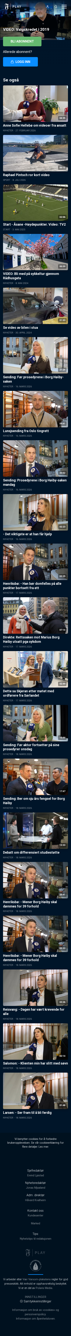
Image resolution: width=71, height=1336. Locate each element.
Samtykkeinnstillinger (37, 1301)
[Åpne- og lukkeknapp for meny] (64, 6)
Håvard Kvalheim (35, 1200)
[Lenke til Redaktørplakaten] (35, 1265)
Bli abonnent (22, 41)
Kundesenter (35, 1215)
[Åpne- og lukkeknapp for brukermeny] (47, 6)
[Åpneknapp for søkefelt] (56, 6)
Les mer (43, 1146)
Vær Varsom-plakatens (37, 1279)
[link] (13, 6)
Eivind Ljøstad (35, 1175)
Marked (35, 1223)
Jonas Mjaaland (35, 1187)
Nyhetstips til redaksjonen (35, 1238)
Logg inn (23, 62)
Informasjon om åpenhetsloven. (35, 1318)
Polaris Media (44, 1288)
